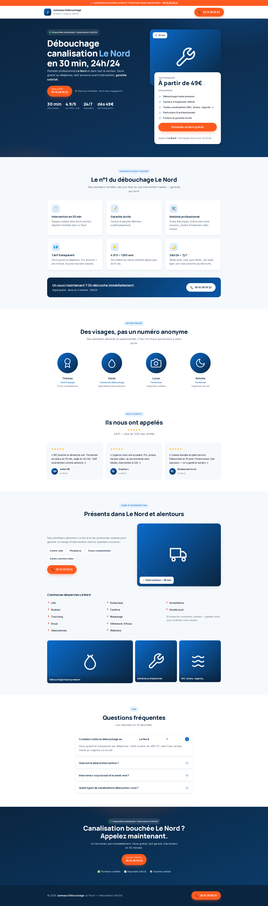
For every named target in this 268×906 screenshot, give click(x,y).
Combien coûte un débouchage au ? (134, 739)
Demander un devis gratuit (187, 127)
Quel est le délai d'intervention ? (133, 763)
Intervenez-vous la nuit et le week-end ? (133, 775)
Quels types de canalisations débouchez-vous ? (133, 788)
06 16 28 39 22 (170, 3)
